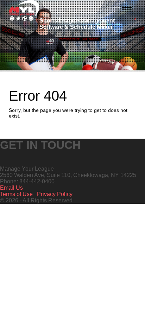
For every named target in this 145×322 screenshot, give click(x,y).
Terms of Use (16, 194)
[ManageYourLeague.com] (24, 10)
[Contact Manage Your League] (135, 19)
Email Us (11, 188)
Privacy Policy (54, 194)
